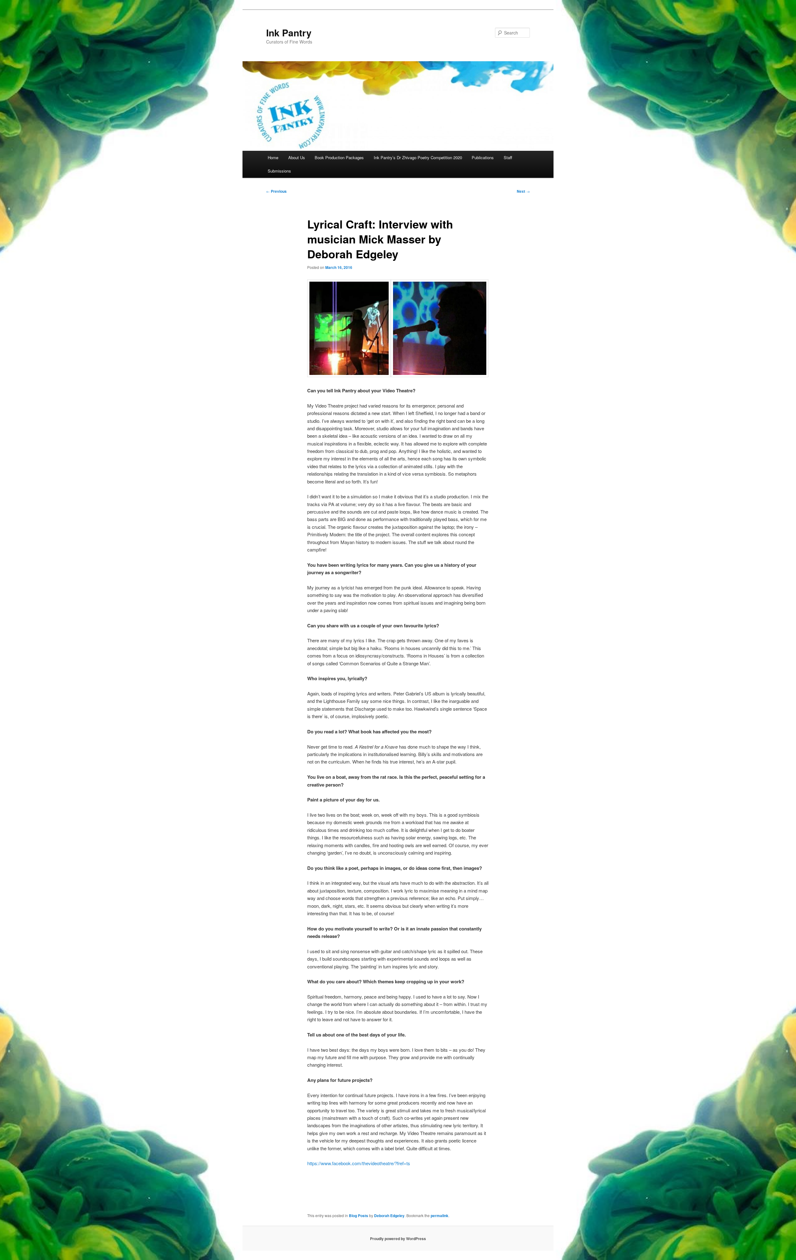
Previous (276, 191)
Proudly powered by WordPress (398, 1238)
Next (523, 191)
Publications (483, 157)
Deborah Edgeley (389, 1215)
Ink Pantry (289, 32)
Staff (508, 157)
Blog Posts (358, 1215)
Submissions (279, 171)
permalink (439, 1215)
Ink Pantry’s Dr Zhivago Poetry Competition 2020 (418, 157)
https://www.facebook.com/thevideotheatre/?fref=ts (358, 1163)
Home (273, 157)
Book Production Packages (339, 157)
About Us (296, 157)
